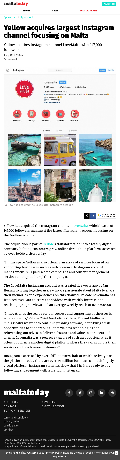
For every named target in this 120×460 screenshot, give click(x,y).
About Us (11, 402)
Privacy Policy (12, 421)
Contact (10, 406)
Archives (9, 429)
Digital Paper (88, 10)
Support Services (17, 410)
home (26, 10)
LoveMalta (79, 226)
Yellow (48, 244)
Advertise (49, 402)
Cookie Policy (11, 425)
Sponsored (10, 17)
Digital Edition (53, 406)
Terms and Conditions (16, 417)
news (55, 10)
